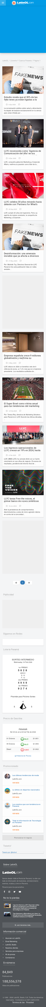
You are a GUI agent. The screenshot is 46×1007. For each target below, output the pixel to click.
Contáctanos (10, 957)
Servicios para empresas (14, 951)
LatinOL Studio (10, 944)
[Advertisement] (23, 29)
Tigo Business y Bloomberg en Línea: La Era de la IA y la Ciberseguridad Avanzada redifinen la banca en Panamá (27, 915)
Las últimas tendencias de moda (25, 775)
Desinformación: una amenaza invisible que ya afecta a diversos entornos (21, 255)
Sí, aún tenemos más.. (23, 925)
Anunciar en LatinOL (12, 938)
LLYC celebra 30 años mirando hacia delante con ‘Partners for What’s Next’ (23, 203)
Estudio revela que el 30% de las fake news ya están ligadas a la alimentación (21, 98)
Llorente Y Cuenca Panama (21, 61)
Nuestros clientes (11, 948)
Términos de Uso (18, 1002)
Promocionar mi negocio (23, 838)
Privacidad (30, 1002)
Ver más (15, 783)
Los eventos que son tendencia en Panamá (26, 805)
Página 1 (36, 61)
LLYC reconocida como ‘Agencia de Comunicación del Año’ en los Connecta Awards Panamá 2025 (22, 152)
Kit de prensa (10, 954)
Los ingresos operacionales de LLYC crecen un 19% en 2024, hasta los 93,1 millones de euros (22, 449)
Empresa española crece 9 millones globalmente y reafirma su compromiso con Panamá (22, 357)
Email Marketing (11, 941)
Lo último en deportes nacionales (26, 790)
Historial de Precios (24, 756)
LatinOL (5, 61)
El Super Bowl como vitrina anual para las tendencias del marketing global (21, 405)
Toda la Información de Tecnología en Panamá (26, 822)
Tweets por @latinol (9, 852)
